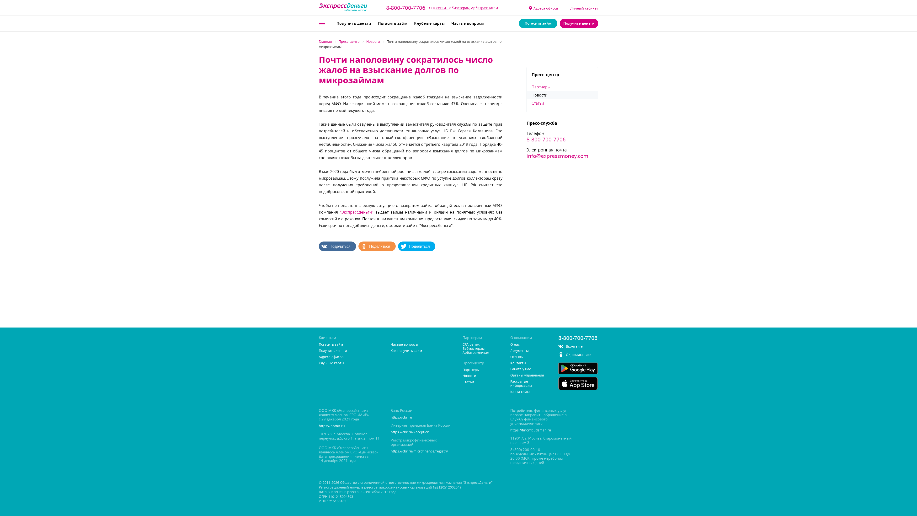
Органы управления (527, 375)
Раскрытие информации (521, 384)
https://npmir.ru (332, 426)
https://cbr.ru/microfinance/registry (419, 451)
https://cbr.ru (401, 417)
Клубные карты (429, 23)
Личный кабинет (584, 8)
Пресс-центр (349, 41)
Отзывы (516, 357)
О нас (515, 345)
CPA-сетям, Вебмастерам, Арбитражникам (463, 7)
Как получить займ (406, 351)
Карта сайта (520, 392)
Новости (373, 41)
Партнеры (541, 87)
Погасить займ (393, 23)
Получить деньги (353, 23)
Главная (325, 41)
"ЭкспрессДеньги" (356, 212)
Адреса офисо (545, 8)
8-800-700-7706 (405, 8)
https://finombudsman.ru (530, 430)
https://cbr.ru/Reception (410, 432)
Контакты (518, 363)
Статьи (538, 103)
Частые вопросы (467, 23)
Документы (519, 351)
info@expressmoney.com (557, 156)
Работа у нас (520, 369)
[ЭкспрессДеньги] (343, 7)
